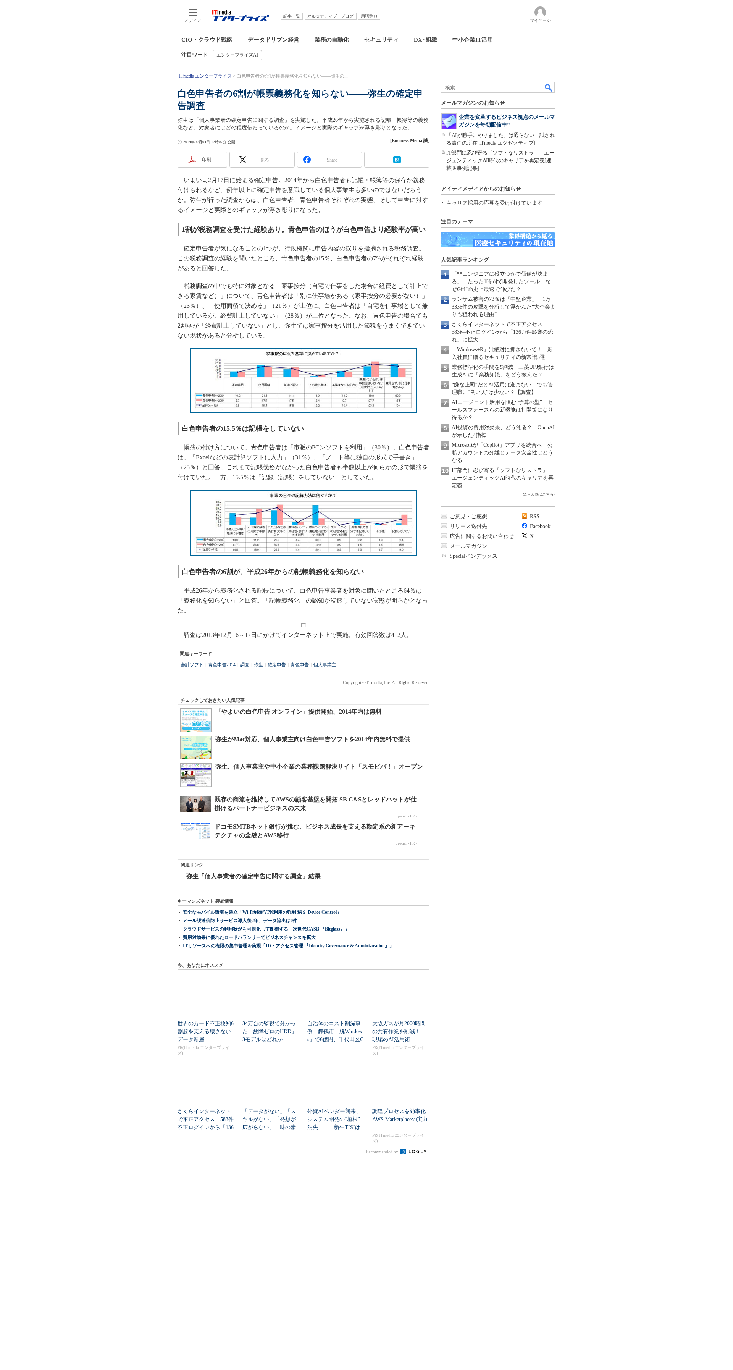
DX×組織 (425, 40)
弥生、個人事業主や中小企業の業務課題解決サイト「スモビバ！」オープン (319, 766)
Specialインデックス (473, 556)
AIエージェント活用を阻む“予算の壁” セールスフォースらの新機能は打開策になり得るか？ (502, 409)
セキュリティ (381, 40)
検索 (549, 87)
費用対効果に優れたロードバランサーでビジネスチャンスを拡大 (249, 937)
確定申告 (277, 664)
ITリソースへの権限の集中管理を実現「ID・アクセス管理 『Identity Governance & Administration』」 (288, 945)
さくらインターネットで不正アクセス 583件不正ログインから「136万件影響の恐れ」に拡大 (502, 331)
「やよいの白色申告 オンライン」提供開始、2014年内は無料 (298, 711)
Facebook (540, 526)
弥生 (258, 664)
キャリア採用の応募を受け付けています (494, 203)
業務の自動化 (332, 40)
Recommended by (382, 1151)
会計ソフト (192, 664)
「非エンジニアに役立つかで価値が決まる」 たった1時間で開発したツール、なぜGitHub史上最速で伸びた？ (501, 281)
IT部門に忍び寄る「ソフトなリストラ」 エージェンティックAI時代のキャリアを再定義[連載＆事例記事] (500, 160)
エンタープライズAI (237, 55)
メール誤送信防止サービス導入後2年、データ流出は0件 (240, 920)
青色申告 (300, 664)
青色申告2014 (222, 664)
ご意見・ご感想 (468, 516)
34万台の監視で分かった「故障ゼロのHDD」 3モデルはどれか (272, 1031)
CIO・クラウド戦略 (206, 40)
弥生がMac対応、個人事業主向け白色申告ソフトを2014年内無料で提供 (312, 739)
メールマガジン (468, 546)
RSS (534, 516)
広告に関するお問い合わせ (482, 536)
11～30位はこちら (538, 494)
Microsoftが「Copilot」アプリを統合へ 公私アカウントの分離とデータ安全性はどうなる (502, 452)
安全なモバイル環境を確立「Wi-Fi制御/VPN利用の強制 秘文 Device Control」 (262, 912)
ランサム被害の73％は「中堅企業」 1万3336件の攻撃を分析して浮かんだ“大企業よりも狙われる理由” (503, 306)
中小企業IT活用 (472, 40)
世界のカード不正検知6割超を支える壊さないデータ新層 (206, 1031)
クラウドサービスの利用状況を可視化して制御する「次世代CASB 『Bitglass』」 (266, 929)
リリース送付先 (468, 526)
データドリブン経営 (273, 40)
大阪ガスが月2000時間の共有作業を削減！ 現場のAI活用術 (399, 1031)
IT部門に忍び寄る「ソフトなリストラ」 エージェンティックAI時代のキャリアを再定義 (503, 477)
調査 (244, 664)
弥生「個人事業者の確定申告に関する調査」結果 (253, 876)
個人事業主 (324, 664)
